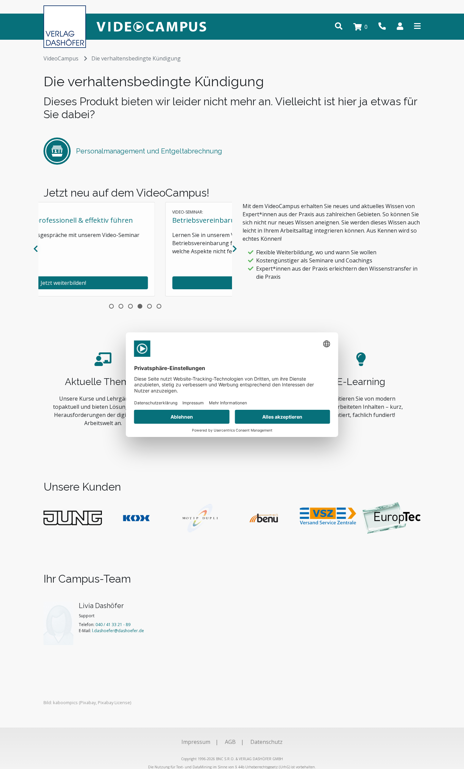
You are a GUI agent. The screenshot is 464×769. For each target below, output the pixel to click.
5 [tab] (149, 306)
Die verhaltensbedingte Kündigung (136, 58)
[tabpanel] (135, 249)
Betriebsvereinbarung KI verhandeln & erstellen (128, 220)
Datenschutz (266, 742)
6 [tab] (159, 306)
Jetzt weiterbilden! (135, 283)
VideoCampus (60, 58)
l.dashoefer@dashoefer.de (118, 631)
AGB (230, 742)
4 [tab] (140, 306)
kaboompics (65, 702)
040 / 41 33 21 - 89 (112, 624)
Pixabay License (114, 702)
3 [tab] (130, 306)
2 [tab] (121, 306)
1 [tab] (111, 306)
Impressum (195, 742)
